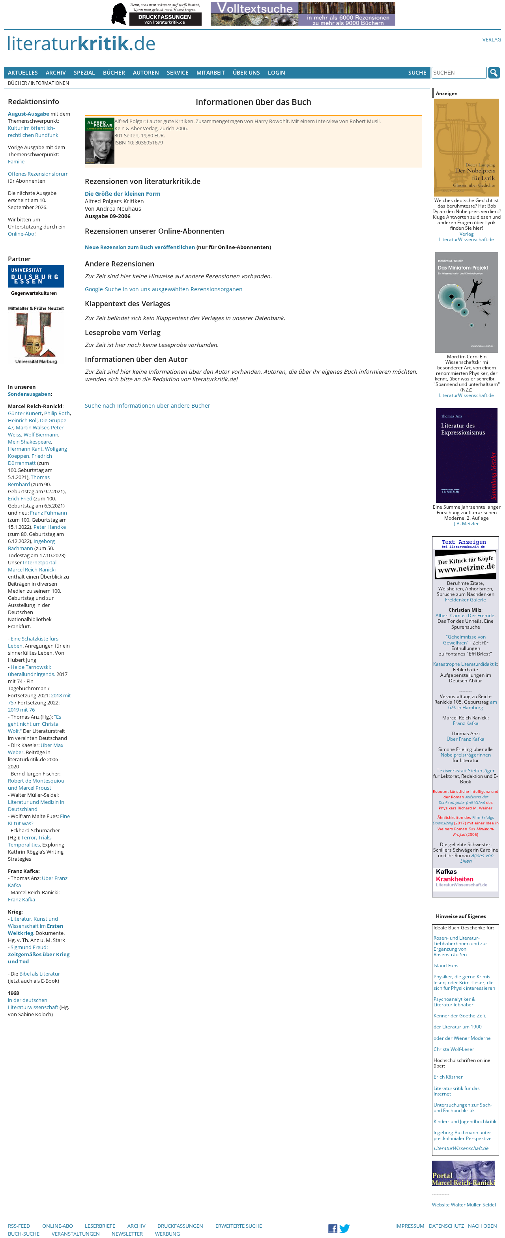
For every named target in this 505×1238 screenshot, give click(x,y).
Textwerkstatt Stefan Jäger (466, 770)
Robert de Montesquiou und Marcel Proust (36, 784)
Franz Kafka (21, 899)
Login (276, 72)
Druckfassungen (180, 1225)
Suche (417, 72)
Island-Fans (446, 965)
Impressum (410, 1225)
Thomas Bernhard (29, 481)
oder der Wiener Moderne (462, 1038)
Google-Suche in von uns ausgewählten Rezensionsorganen (164, 289)
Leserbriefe (100, 1225)
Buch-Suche (23, 1233)
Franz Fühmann (48, 512)
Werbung (167, 1233)
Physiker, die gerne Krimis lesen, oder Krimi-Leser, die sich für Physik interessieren (464, 982)
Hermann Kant (25, 448)
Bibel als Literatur (39, 973)
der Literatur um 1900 (458, 1026)
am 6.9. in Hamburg (472, 704)
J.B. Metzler (466, 523)
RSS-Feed (19, 1225)
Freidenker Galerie (465, 599)
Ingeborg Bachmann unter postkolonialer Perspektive (463, 1135)
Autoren (146, 72)
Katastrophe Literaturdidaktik (465, 664)
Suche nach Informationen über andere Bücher (147, 405)
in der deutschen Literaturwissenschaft (33, 1003)
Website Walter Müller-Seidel (464, 1204)
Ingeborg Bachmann (31, 545)
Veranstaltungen (76, 1233)
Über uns (246, 72)
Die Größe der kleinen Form (123, 193)
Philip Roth (57, 413)
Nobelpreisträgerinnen (466, 754)
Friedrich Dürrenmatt (30, 459)
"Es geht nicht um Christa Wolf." (34, 723)
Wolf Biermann (41, 434)
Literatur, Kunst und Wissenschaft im (36, 925)
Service (178, 72)
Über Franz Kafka (465, 739)
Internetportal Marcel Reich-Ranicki (32, 566)
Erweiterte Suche (238, 1225)
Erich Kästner (448, 1076)
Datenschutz (446, 1225)
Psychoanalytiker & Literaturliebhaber (454, 1002)
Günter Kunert (25, 413)
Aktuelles (23, 72)
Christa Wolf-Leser (454, 1049)
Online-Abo (21, 233)
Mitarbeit (210, 72)
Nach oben (482, 1225)
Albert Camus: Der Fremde (465, 615)
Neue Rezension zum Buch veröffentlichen (140, 247)
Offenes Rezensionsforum (38, 173)
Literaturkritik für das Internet (457, 1091)
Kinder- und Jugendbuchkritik (465, 1121)
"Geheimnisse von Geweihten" (464, 639)
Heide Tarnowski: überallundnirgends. (31, 670)
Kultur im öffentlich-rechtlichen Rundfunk (33, 131)
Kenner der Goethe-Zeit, (460, 1015)
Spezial (84, 72)
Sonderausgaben (29, 393)
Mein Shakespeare (29, 441)
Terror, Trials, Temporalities (30, 841)
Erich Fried (20, 498)
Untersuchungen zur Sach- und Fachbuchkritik (463, 1107)
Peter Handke (50, 526)
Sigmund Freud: (38, 954)
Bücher (114, 72)
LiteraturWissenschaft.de (466, 395)
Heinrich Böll (22, 420)
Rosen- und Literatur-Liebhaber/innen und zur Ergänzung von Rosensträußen (460, 946)
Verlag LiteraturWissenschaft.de (466, 236)
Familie (16, 161)
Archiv (56, 72)
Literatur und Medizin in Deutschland (36, 805)
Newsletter (127, 1233)
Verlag (492, 39)
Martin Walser (32, 427)
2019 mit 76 (21, 709)
